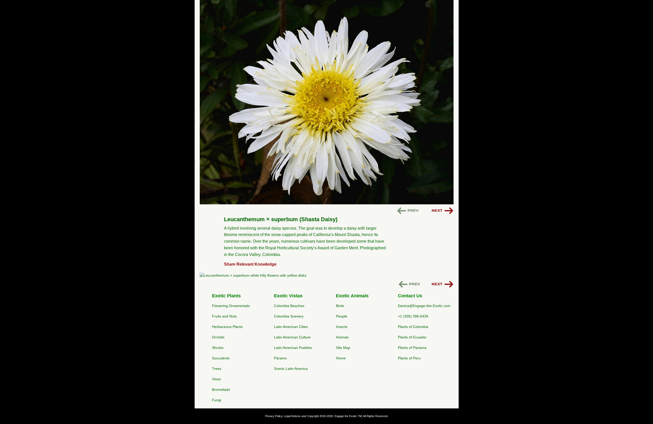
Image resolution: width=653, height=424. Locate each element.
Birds (340, 306)
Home (341, 358)
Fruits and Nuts (224, 316)
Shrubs (217, 348)
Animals (342, 337)
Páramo (280, 358)
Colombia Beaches (289, 306)
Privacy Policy (273, 416)
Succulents (221, 358)
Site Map (343, 348)
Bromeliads (221, 389)
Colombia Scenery (289, 316)
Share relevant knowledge (250, 264)
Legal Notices (292, 416)
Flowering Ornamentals (231, 306)
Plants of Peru (409, 358)
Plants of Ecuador (412, 337)
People (341, 316)
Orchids (218, 337)
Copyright (313, 416)
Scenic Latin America (291, 369)
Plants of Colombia (413, 327)
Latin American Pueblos (293, 348)
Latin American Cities (291, 327)
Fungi (216, 400)
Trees (216, 369)
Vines (216, 379)
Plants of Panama (412, 348)
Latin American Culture (292, 337)
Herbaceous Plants (227, 327)
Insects (341, 327)
